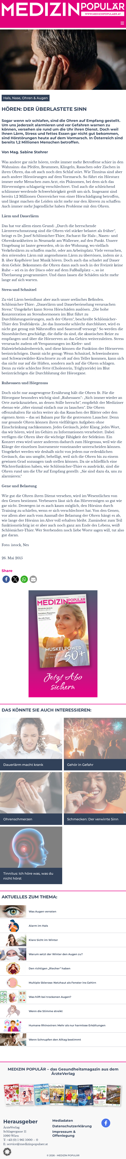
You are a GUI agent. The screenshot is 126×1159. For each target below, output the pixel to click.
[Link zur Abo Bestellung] (63, 643)
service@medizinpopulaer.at (27, 1144)
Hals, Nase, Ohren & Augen (25, 98)
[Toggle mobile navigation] (122, 23)
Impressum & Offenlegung (64, 1134)
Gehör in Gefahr (80, 765)
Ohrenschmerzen (17, 819)
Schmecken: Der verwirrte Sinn (92, 819)
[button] (6, 579)
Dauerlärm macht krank (23, 765)
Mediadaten (62, 1121)
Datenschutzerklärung (72, 1126)
